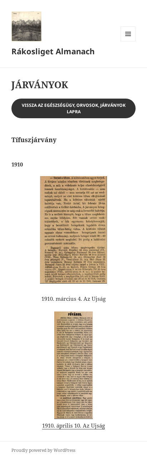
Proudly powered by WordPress (43, 450)
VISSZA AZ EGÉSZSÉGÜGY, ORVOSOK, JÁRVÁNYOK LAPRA (74, 108)
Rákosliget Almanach (53, 51)
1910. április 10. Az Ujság (73, 425)
